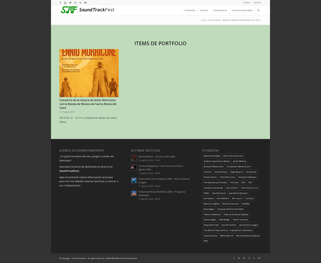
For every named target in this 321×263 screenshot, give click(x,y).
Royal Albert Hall (211, 225)
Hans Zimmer (232, 187)
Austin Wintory (239, 161)
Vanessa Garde (210, 235)
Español (257, 2)
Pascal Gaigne (210, 219)
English (246, 2)
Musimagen (209, 209)
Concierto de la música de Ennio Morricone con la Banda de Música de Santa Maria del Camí (87, 104)
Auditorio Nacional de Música (217, 161)
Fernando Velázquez (247, 177)
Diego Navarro (236, 172)
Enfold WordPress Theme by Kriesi (121, 258)
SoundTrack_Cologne (248, 225)
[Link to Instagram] (75, 2)
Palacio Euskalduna (212, 214)
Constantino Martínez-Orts (239, 166)
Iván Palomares (219, 193)
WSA (206, 241)
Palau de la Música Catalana (236, 214)
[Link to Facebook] (60, 2)
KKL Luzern (237, 198)
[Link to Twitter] (70, 2)
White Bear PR (226, 235)
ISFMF (206, 193)
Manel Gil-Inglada (211, 203)
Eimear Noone (210, 177)
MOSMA (245, 203)
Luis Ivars (249, 198)
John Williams (223, 198)
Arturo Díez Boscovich (233, 156)
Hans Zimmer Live (249, 187)
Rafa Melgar (224, 219)
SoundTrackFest (229, 225)
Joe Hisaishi (209, 198)
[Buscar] (258, 10)
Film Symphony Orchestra (215, 182)
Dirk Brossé (251, 172)
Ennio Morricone (227, 177)
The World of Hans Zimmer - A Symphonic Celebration (228, 230)
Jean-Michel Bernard (238, 193)
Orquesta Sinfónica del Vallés (230, 209)
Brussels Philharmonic (214, 166)
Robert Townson (240, 219)
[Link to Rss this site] (80, 2)
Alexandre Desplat (212, 156)
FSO (250, 182)
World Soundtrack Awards (247, 235)
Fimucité (234, 182)
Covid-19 (207, 172)
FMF (243, 182)
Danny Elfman (221, 172)
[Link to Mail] (85, 2)
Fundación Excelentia (213, 187)
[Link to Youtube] (65, 2)
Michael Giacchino (231, 203)
